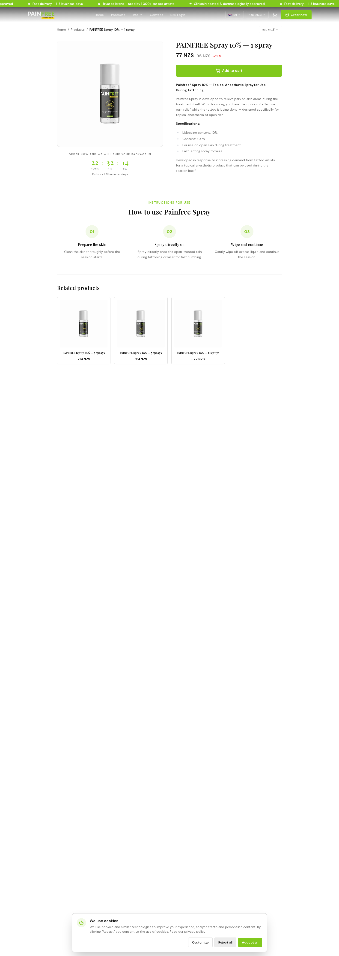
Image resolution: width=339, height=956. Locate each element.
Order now (299, 15)
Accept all (250, 942)
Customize (200, 942)
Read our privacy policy (187, 931)
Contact (156, 15)
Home (99, 15)
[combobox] (234, 14)
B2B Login (177, 15)
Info (135, 15)
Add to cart (232, 70)
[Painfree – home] (41, 15)
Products (118, 15)
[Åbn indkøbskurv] (275, 15)
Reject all (225, 942)
